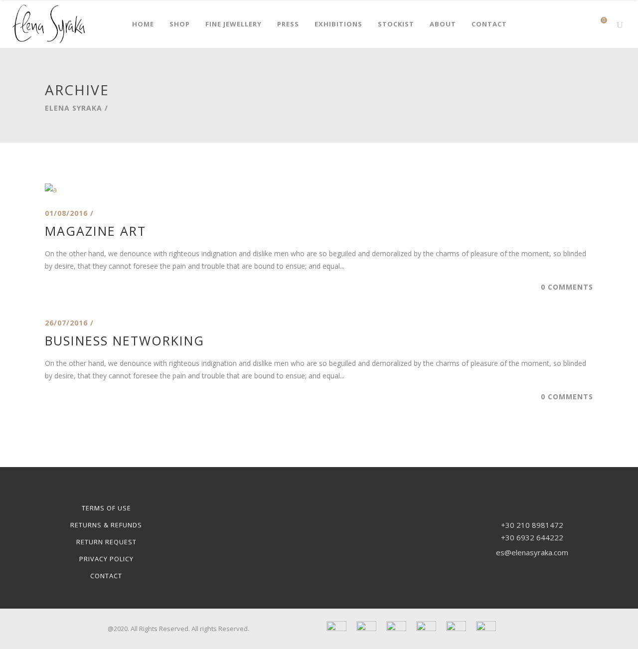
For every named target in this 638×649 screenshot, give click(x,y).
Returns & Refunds (106, 524)
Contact (106, 575)
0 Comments (567, 287)
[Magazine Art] (51, 189)
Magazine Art (95, 230)
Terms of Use (106, 507)
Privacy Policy (106, 558)
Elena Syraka (73, 108)
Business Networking (124, 340)
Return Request (106, 541)
